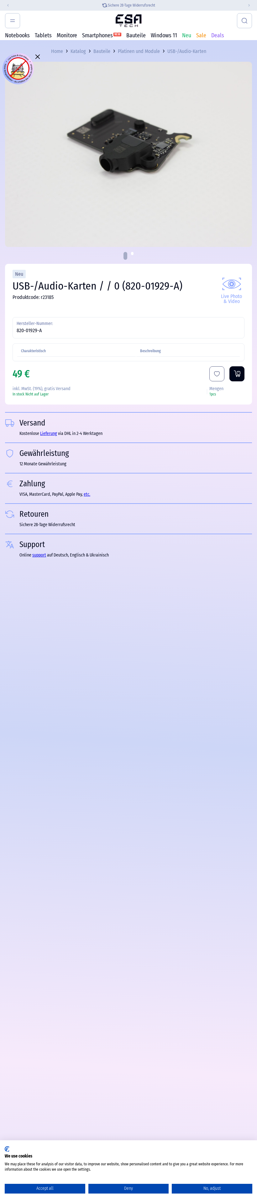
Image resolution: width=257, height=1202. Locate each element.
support (39, 555)
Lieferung (48, 433)
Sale (201, 35)
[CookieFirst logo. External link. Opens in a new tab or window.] (7, 1149)
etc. (87, 494)
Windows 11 (164, 35)
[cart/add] (236, 373)
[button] (125, 256)
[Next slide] (251, 5)
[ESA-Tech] (129, 20)
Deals (217, 35)
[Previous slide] (5, 5)
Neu (186, 35)
